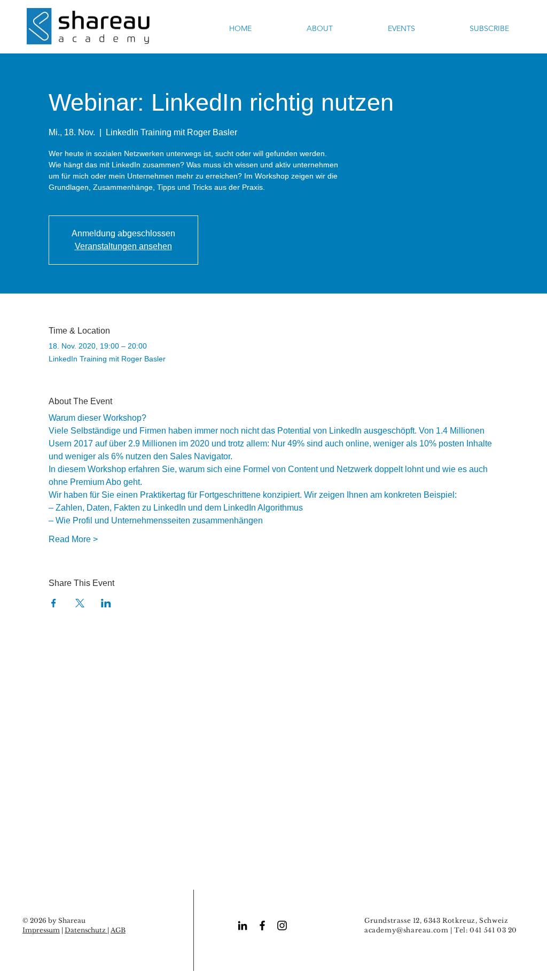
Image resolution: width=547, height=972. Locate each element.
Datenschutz (86, 930)
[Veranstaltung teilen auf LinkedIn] (106, 603)
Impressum (41, 930)
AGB (118, 930)
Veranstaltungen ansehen (123, 246)
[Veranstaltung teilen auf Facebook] (54, 603)
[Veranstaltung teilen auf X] (80, 603)
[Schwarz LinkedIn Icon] (242, 925)
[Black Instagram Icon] (282, 925)
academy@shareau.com (406, 930)
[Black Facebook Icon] (262, 925)
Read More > (73, 539)
